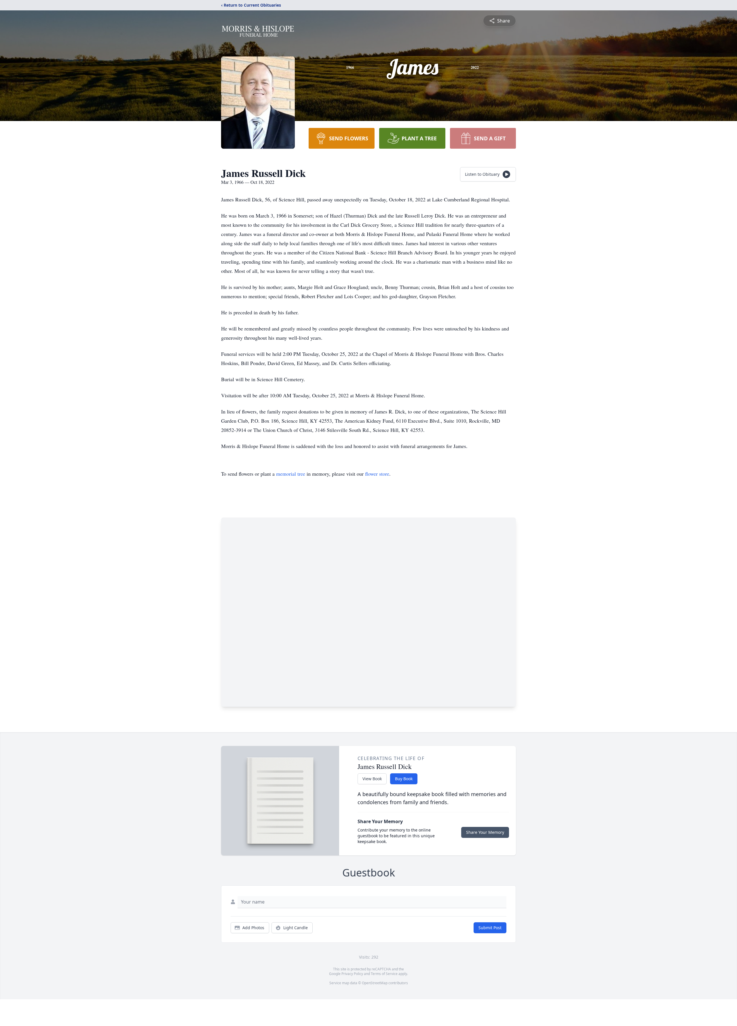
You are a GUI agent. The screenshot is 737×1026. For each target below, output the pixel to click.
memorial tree (290, 473)
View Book (372, 778)
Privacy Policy (352, 973)
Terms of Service (384, 973)
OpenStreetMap (375, 982)
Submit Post (490, 927)
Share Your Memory (485, 832)
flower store (377, 473)
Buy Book (404, 778)
